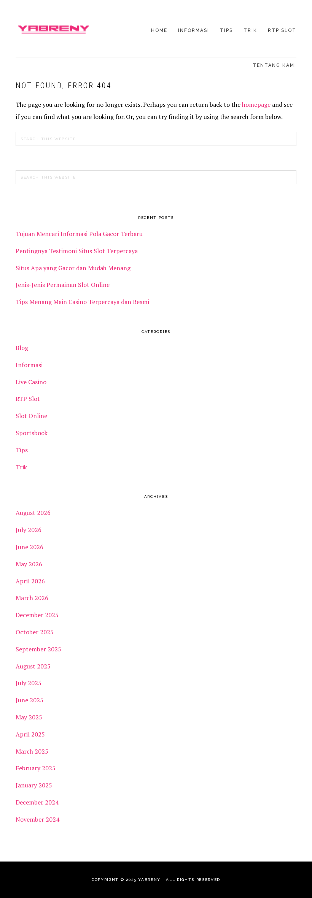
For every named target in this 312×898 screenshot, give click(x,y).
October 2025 (35, 632)
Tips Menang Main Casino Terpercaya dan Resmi (82, 302)
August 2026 (33, 512)
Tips (22, 450)
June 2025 (29, 700)
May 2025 (29, 717)
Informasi (29, 365)
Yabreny (54, 29)
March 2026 (32, 598)
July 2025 (28, 683)
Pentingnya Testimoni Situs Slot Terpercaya (77, 251)
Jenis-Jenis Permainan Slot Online (63, 284)
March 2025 (32, 751)
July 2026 (28, 530)
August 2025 (33, 666)
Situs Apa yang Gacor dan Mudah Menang (73, 268)
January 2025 (34, 785)
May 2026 (29, 564)
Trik (21, 467)
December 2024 (37, 802)
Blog (22, 348)
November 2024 (37, 819)
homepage (256, 104)
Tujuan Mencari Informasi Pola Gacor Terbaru (79, 234)
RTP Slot (28, 398)
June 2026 (29, 547)
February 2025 (36, 768)
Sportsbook (32, 433)
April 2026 (30, 581)
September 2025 (38, 649)
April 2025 (30, 734)
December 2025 (37, 615)
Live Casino (31, 382)
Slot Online (31, 416)
